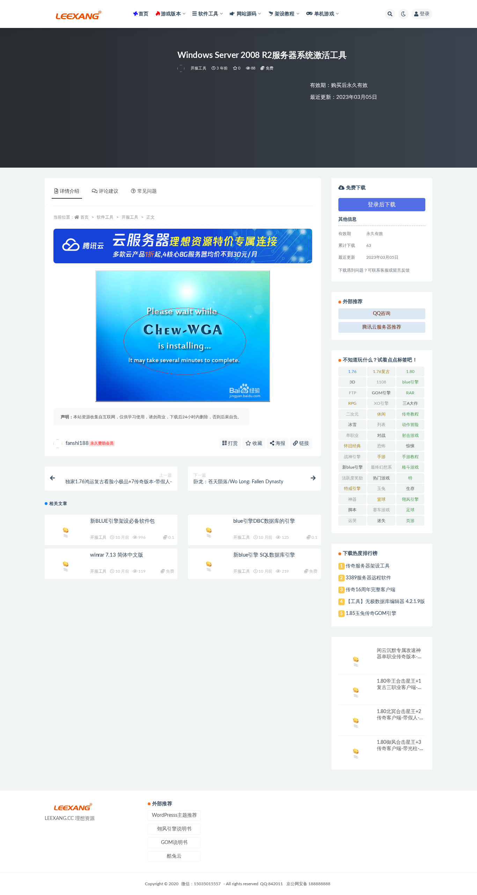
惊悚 (410, 446)
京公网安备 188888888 (308, 884)
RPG (352, 403)
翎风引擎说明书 (174, 829)
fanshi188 (89, 443)
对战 (381, 435)
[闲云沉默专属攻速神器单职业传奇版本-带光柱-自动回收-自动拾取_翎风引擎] (355, 660)
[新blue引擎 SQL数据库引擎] (208, 565)
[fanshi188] (181, 68)
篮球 (381, 499)
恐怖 (381, 446)
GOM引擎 (381, 393)
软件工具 (105, 217)
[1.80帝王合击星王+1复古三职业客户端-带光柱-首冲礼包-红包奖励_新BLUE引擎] (355, 691)
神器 (352, 499)
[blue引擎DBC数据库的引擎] (208, 531)
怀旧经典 (352, 446)
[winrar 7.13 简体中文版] (65, 565)
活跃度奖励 (352, 478)
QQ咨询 (381, 313)
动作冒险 (410, 425)
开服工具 (198, 68)
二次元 (352, 414)
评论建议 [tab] (108, 191)
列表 (381, 425)
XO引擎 (381, 403)
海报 (279, 443)
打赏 (232, 443)
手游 (381, 457)
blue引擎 (410, 382)
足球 (410, 510)
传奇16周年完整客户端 (370, 589)
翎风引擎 (410, 499)
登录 (425, 14)
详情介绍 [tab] (69, 191)
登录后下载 (382, 204)
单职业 (352, 435)
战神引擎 (352, 457)
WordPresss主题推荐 (174, 815)
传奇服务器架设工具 (368, 566)
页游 (410, 521)
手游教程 (410, 457)
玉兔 (381, 488)
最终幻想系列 (381, 468)
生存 (410, 488)
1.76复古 (381, 371)
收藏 (256, 443)
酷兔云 (174, 856)
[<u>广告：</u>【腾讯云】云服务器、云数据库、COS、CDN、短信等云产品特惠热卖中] (182, 246)
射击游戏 (410, 435)
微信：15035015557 (201, 884)
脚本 (352, 510)
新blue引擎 (352, 467)
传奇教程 (410, 414)
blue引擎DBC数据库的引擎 (264, 521)
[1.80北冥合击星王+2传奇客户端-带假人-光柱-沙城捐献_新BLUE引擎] (355, 722)
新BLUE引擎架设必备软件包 (122, 521)
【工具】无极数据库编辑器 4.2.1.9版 (385, 601)
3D (352, 382)
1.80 (410, 371)
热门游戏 (381, 478)
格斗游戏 (410, 467)
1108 (381, 382)
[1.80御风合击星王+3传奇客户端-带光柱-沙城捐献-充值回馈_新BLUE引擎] (355, 752)
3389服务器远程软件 (368, 577)
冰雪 (352, 425)
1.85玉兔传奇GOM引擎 (371, 613)
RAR (410, 393)
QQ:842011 (271, 884)
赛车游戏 (381, 510)
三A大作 (410, 403)
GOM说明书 (174, 842)
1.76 (352, 371)
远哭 (352, 521)
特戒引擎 (352, 488)
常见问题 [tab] (147, 191)
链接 (303, 443)
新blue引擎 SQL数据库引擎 (264, 555)
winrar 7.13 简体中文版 (116, 555)
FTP (352, 393)
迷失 (381, 521)
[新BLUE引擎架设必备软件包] (65, 531)
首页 (143, 14)
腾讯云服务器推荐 (381, 327)
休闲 (381, 414)
